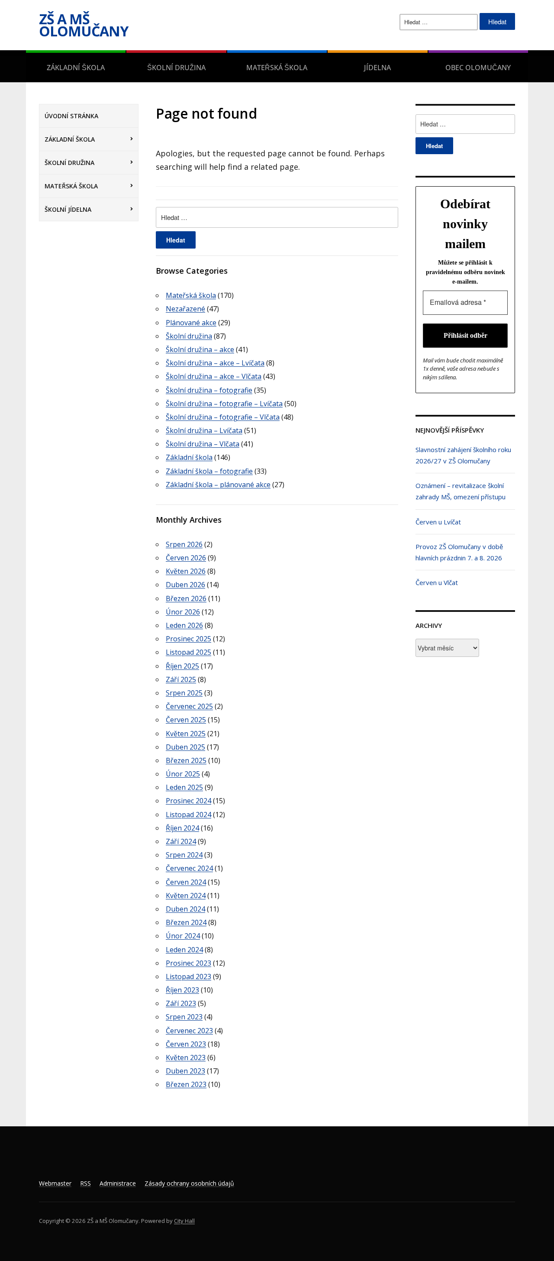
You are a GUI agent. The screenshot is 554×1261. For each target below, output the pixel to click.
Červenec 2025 (189, 706)
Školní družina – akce (200, 349)
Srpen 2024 (184, 855)
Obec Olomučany (478, 67)
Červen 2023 (186, 1044)
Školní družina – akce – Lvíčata (215, 363)
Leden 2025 (184, 787)
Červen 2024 (186, 882)
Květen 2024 (186, 895)
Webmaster (55, 1183)
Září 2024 (181, 841)
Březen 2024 (186, 922)
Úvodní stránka (71, 116)
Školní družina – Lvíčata (204, 430)
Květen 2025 (186, 733)
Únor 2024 (183, 936)
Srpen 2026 (184, 544)
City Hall (184, 1221)
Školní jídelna (68, 209)
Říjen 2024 (182, 828)
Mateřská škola (276, 67)
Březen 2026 (186, 598)
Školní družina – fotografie (209, 390)
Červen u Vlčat (437, 582)
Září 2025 (181, 679)
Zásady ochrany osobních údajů (189, 1183)
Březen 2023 (186, 1084)
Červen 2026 (186, 558)
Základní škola (76, 67)
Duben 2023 (185, 1071)
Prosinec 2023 (188, 963)
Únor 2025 (183, 774)
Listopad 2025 (188, 652)
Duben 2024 (185, 909)
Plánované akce (191, 322)
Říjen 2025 (182, 666)
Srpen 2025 (184, 693)
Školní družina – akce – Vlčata (213, 376)
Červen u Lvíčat (438, 521)
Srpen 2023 (184, 1017)
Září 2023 (181, 1003)
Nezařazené (185, 309)
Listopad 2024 (188, 814)
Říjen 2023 (182, 990)
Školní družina (176, 67)
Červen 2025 (186, 719)
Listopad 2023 (188, 976)
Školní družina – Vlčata (202, 444)
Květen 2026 (186, 571)
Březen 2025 (186, 760)
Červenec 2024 (189, 868)
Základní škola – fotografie (209, 471)
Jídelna (377, 67)
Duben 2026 (185, 584)
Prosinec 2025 (188, 638)
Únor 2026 (183, 612)
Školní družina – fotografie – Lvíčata (224, 403)
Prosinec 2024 (188, 800)
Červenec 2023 (189, 1030)
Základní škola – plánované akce (218, 484)
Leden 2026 (184, 625)
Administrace (118, 1183)
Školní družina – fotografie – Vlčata (223, 417)
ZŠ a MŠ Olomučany (83, 25)
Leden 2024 (184, 949)
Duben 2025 (185, 747)
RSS (85, 1183)
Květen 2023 (186, 1057)
